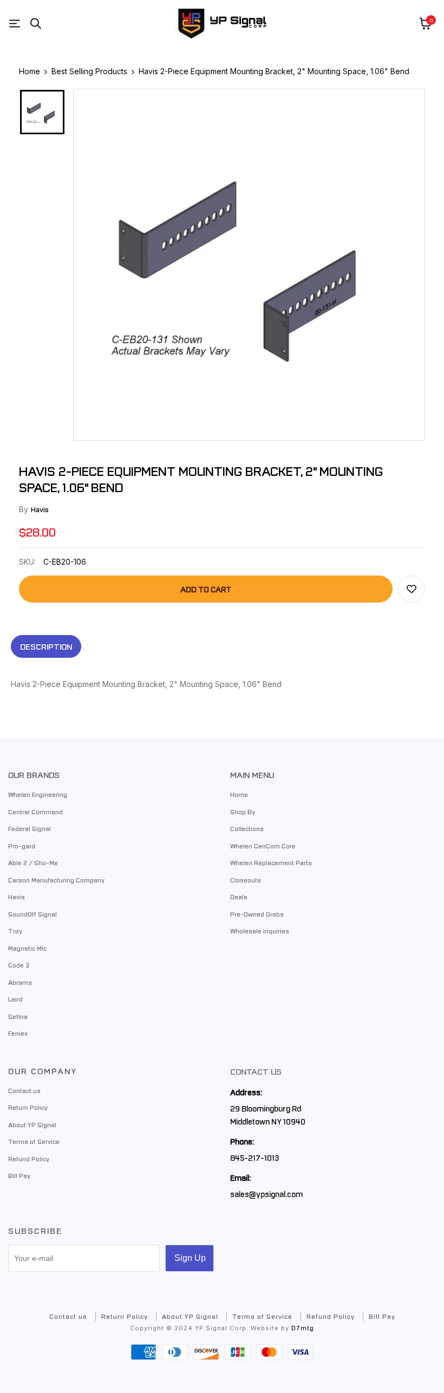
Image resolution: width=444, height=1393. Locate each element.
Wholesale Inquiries (259, 930)
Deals (238, 896)
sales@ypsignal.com (266, 1194)
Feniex (18, 1033)
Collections (247, 828)
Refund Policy (28, 1158)
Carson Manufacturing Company (56, 880)
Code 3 (18, 965)
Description (46, 646)
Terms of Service (34, 1141)
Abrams (20, 982)
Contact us (24, 1090)
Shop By (242, 811)
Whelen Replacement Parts (271, 862)
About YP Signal (32, 1124)
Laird (15, 999)
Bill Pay (19, 1175)
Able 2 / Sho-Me (33, 862)
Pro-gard (21, 845)
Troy (15, 930)
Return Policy (28, 1107)
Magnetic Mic (27, 948)
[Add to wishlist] (411, 589)
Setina (18, 1016)
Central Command (35, 811)
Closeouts (245, 880)
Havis (40, 509)
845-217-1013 (254, 1157)
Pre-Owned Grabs (257, 914)
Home (239, 794)
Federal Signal (29, 828)
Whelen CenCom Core (263, 845)
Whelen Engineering (37, 794)
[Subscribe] (189, 1258)
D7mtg (302, 1327)
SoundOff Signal (32, 914)
